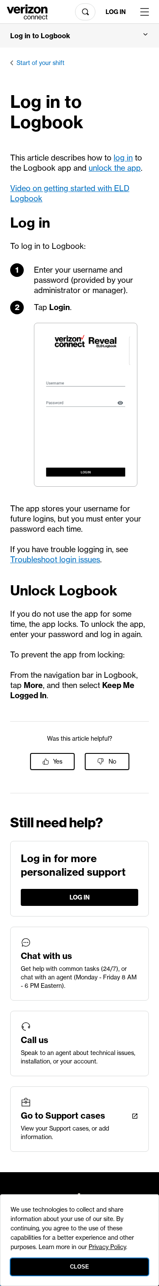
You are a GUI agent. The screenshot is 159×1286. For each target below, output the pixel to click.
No (112, 761)
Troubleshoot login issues (55, 559)
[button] (79, 36)
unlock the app (115, 168)
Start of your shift (40, 63)
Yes (57, 761)
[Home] (27, 11)
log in (123, 158)
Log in (116, 12)
